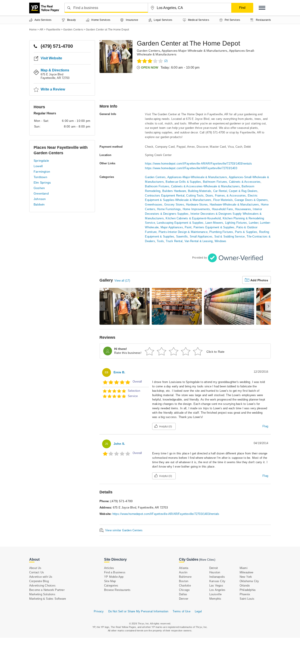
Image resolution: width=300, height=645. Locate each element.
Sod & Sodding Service (229, 236)
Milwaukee (246, 572)
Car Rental (220, 191)
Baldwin (39, 204)
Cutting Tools (195, 195)
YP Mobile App (114, 576)
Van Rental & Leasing (198, 241)
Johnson (40, 199)
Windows (220, 241)
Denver (183, 598)
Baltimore (185, 576)
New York (246, 576)
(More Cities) (207, 559)
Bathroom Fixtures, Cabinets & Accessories (231, 181)
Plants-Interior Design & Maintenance (183, 232)
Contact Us (36, 572)
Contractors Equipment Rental (164, 195)
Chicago (184, 590)
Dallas (183, 594)
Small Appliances (201, 236)
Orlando (245, 585)
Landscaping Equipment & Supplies (180, 222)
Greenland (41, 193)
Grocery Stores (174, 204)
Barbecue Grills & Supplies (183, 181)
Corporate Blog (39, 581)
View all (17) (122, 280)
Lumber (253, 222)
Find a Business (114, 572)
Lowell (38, 166)
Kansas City (217, 581)
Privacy (99, 611)
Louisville (215, 594)
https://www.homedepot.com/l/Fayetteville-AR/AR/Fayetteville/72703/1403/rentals (198, 163)
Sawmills (182, 236)
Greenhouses (153, 204)
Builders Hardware (174, 191)
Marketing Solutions (42, 594)
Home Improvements (196, 209)
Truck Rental (174, 241)
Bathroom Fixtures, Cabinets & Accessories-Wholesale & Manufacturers (192, 186)
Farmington (42, 171)
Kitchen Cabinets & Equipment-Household (193, 218)
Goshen (39, 188)
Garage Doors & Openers (251, 200)
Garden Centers (148, 50)
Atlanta (183, 568)
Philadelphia (247, 590)
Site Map (110, 581)
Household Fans (222, 209)
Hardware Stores (197, 204)
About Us (35, 568)
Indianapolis (217, 576)
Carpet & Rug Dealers (243, 191)
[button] (262, 8)
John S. (119, 443)
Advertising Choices (42, 585)
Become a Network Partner (47, 590)
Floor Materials (223, 200)
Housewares (243, 209)
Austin (183, 572)
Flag (265, 426)
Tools (160, 241)
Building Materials (199, 191)
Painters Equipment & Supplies (214, 227)
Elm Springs (42, 182)
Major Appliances (172, 227)
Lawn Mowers (214, 222)
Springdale (41, 160)
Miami (244, 568)
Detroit (213, 568)
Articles (109, 568)
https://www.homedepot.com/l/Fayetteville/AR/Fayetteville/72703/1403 (191, 168)
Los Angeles (217, 590)
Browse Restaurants (117, 590)
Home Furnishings (169, 209)
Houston (214, 572)
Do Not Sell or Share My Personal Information (138, 611)
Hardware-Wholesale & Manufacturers (234, 204)
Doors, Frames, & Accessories (226, 195)
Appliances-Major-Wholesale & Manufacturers (194, 50)
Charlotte (185, 585)
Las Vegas (216, 585)
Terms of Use (181, 611)
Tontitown (40, 177)
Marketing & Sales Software (47, 598)
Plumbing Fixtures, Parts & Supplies (233, 232)
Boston (183, 581)
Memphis (215, 598)
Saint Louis (247, 598)
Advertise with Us (40, 576)
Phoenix (245, 594)
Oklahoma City (249, 581)
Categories (111, 585)
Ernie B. (119, 372)
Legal (198, 611)
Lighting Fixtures (236, 222)
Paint (188, 227)
